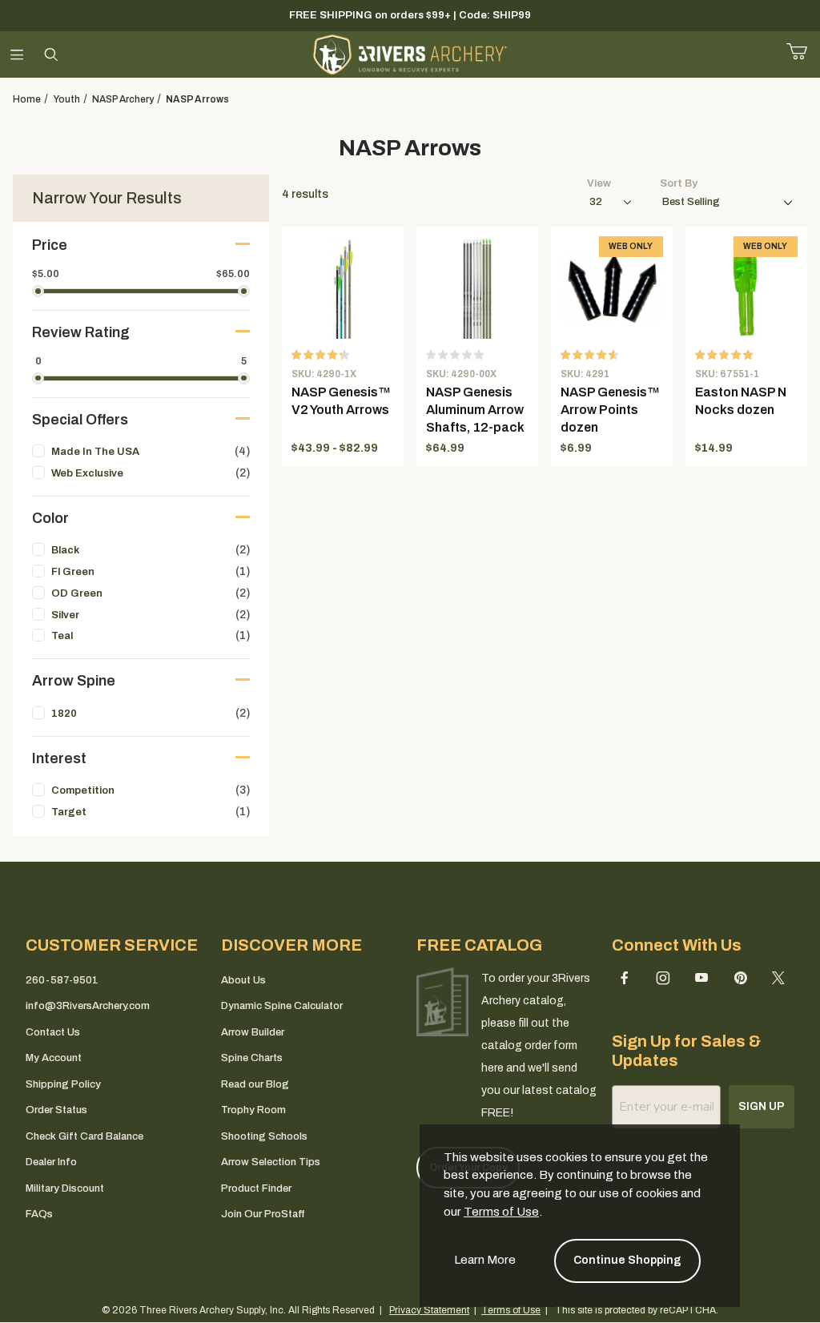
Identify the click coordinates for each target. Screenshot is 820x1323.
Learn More (485, 1259)
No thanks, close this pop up (266, 828)
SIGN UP (410, 787)
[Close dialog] (626, 553)
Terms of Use (501, 1211)
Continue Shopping (627, 1260)
